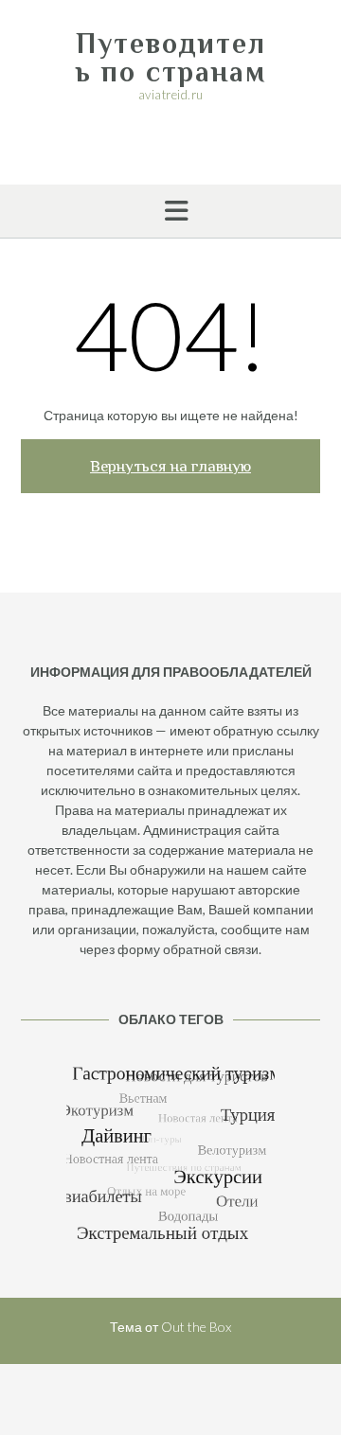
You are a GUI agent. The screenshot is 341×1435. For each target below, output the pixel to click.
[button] (170, 211)
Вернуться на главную (170, 466)
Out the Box (196, 1327)
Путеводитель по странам (171, 57)
